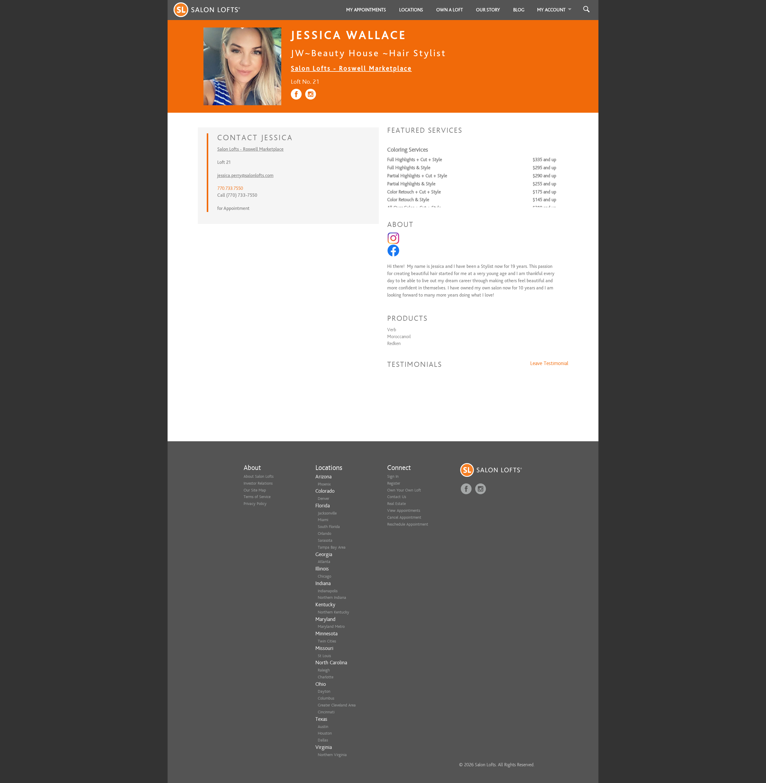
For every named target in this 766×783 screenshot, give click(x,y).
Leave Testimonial (549, 363)
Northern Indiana (332, 597)
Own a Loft (449, 10)
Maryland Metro (331, 626)
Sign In (393, 476)
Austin (323, 726)
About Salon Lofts (258, 476)
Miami (323, 520)
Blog (519, 10)
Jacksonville (327, 513)
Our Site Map (255, 490)
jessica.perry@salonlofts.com (245, 175)
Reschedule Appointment (407, 524)
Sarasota (325, 540)
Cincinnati (326, 712)
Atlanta (324, 561)
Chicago (324, 576)
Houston (325, 733)
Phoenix (324, 484)
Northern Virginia (332, 755)
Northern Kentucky (333, 612)
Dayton (324, 691)
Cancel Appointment (404, 517)
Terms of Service (257, 496)
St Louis (324, 656)
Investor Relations (258, 483)
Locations (411, 10)
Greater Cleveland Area (337, 705)
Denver (323, 498)
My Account (551, 10)
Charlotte (325, 677)
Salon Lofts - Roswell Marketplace (351, 68)
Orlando (324, 533)
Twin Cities (327, 641)
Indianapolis (328, 591)
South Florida (329, 526)
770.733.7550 (230, 188)
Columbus (326, 698)
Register (393, 483)
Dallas (323, 740)
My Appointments (366, 10)
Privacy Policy (255, 503)
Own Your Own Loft (404, 490)
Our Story (488, 10)
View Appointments (403, 510)
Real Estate (396, 503)
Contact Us (396, 496)
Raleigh (324, 670)
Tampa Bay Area (332, 547)
